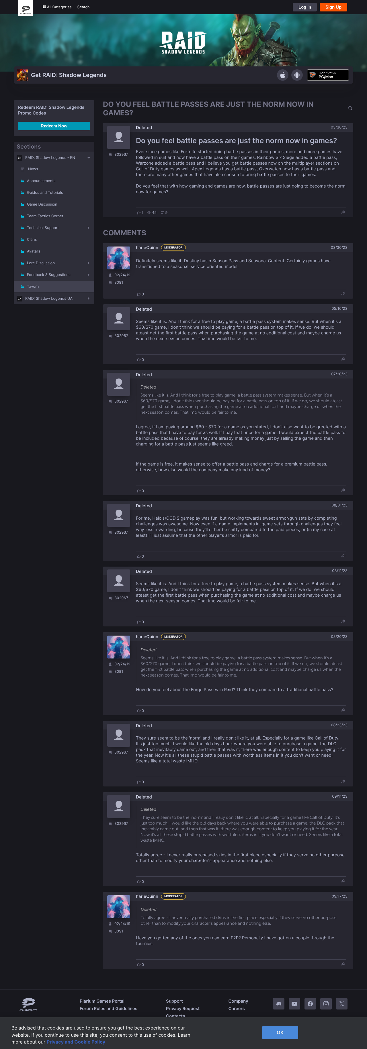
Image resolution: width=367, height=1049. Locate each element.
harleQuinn (147, 247)
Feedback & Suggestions (49, 275)
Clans (32, 239)
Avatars (33, 251)
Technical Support (43, 228)
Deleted (144, 127)
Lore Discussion (41, 263)
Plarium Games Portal (102, 1001)
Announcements (41, 181)
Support (174, 1001)
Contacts (175, 1016)
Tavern (33, 286)
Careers (236, 1008)
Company (238, 1001)
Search (83, 7)
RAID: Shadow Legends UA (49, 298)
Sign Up (333, 7)
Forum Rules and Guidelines (108, 1008)
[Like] (139, 213)
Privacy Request (183, 1008)
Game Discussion (42, 204)
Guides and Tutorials (45, 192)
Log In (304, 7)
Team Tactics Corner (45, 216)
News (33, 169)
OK (280, 1032)
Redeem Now (54, 125)
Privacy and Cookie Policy (76, 1042)
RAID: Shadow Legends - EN (50, 157)
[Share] (343, 212)
